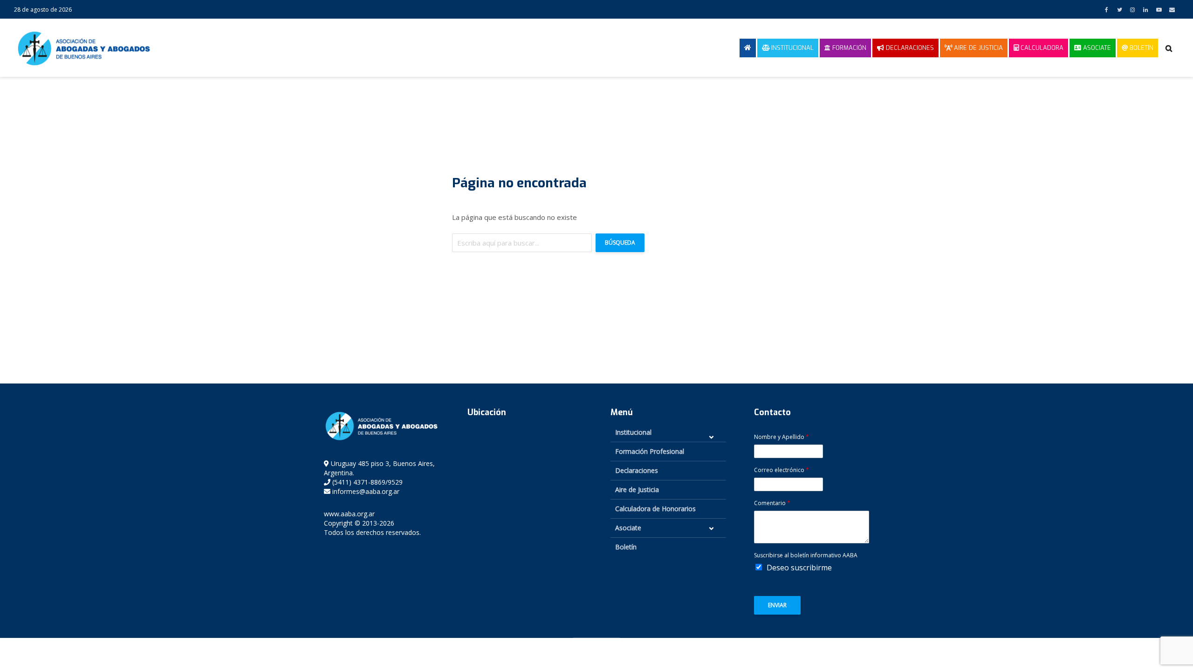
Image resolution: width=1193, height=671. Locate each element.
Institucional (791, 48)
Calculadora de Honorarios (655, 508)
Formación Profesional (649, 451)
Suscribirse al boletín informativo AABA (805, 555)
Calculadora (1041, 48)
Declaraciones (909, 48)
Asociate (1096, 48)
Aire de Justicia (977, 48)
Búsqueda (620, 242)
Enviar (777, 605)
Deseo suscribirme (799, 567)
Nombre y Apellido (781, 437)
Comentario (772, 503)
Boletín (1140, 48)
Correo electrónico (781, 470)
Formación (848, 48)
